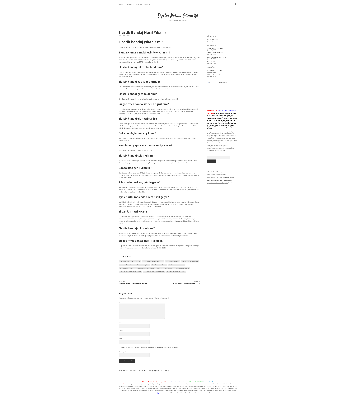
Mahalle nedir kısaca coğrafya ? (215, 70)
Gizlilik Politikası (130, 4)
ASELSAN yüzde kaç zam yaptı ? (215, 48)
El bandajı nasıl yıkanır (143, 265)
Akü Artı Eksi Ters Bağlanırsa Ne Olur (186, 283)
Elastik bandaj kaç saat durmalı (145, 268)
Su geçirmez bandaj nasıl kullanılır (176, 271)
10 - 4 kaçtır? (122, 352)
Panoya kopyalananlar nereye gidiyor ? (217, 57)
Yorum (120, 302)
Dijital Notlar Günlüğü (178, 15)
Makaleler (127, 257)
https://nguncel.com (125, 371)
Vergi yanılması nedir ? (212, 35)
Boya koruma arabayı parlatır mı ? (215, 44)
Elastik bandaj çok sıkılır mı (159, 265)
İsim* (120, 322)
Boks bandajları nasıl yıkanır (127, 265)
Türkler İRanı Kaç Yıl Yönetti (214, 172)
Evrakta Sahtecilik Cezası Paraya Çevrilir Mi (218, 177)
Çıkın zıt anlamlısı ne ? (212, 61)
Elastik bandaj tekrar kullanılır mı (165, 268)
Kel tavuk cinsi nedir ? (212, 39)
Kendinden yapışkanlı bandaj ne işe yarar (130, 271)
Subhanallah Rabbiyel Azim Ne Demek (133, 283)
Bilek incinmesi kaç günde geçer (190, 261)
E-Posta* (121, 330)
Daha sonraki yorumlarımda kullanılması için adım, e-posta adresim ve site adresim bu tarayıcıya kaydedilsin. (149, 347)
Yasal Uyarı (139, 4)
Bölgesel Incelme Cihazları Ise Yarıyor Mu (217, 183)
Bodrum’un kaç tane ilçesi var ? (215, 52)
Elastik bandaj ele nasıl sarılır (176, 265)
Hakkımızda (147, 4)
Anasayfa (121, 4)
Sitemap (166, 371)
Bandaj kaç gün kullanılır (172, 261)
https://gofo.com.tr (156, 371)
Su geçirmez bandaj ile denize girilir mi (154, 271)
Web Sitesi (121, 339)
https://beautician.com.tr (141, 371)
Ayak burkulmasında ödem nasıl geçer (130, 261)
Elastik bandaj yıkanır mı (182, 268)
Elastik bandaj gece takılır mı (127, 268)
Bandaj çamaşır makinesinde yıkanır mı (153, 261)
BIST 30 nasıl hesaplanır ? (213, 75)
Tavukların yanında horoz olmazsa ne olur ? (218, 66)
